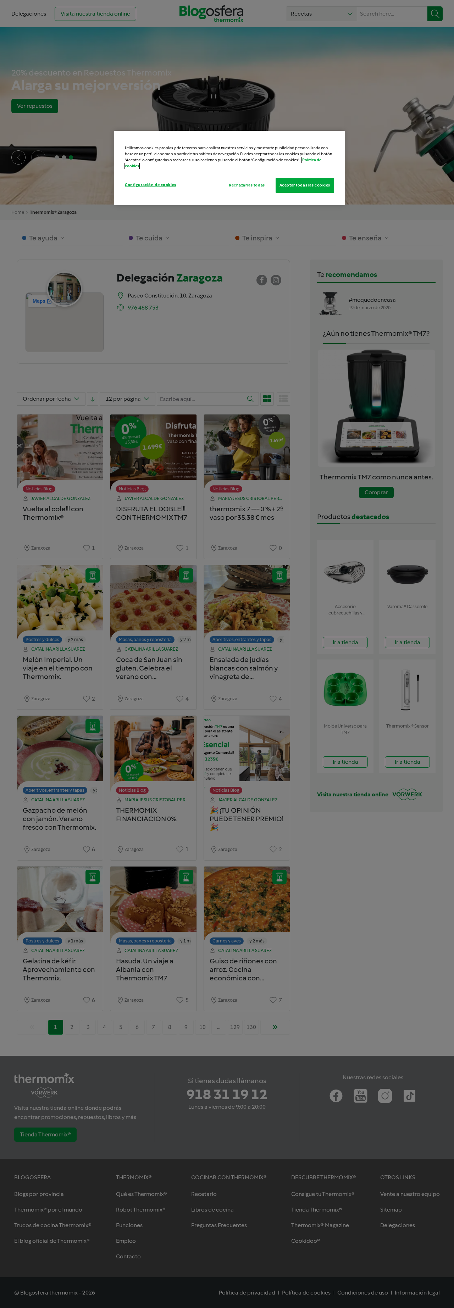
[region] (229, 168)
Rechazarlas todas (247, 185)
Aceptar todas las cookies (304, 185)
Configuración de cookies (150, 184)
